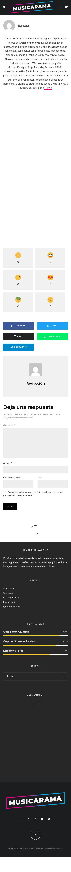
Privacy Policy (11, 597)
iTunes (48, 87)
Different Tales (13, 650)
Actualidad (9, 588)
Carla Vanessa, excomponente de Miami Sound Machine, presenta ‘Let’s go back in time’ (42, 771)
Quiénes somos (11, 606)
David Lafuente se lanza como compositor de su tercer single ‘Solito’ (38, 752)
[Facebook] (22, 818)
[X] (28, 818)
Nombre (7, 463)
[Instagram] (35, 818)
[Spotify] (49, 818)
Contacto (8, 593)
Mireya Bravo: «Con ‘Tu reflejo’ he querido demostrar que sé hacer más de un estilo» (42, 734)
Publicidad (9, 602)
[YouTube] (42, 818)
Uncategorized (24, 708)
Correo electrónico (12, 477)
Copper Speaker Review (19, 641)
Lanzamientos (24, 745)
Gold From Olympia (16, 631)
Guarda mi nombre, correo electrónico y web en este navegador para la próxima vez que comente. (33, 494)
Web (40, 477)
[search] (64, 676)
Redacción (24, 25)
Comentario (9, 425)
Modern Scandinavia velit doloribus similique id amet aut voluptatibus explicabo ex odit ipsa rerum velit (40, 715)
